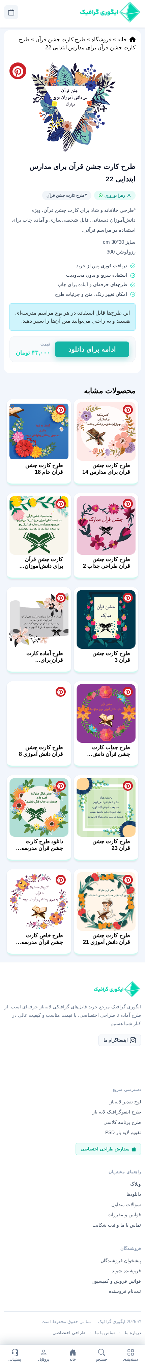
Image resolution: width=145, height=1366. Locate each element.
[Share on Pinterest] (128, 410)
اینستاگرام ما (116, 1040)
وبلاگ (135, 1184)
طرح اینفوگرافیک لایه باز (116, 1111)
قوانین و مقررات (124, 1214)
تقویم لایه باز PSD (123, 1132)
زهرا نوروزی (115, 195)
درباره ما (133, 1332)
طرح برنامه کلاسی (122, 1122)
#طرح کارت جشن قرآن (67, 195)
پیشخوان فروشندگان (120, 1260)
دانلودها (133, 1194)
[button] (72, 107)
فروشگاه (101, 39)
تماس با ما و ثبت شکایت (116, 1225)
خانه (122, 39)
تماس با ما (105, 1332)
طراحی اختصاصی (69, 1332)
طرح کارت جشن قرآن (60, 39)
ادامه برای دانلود (92, 349)
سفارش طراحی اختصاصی (105, 1148)
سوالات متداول (126, 1204)
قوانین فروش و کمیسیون (116, 1281)
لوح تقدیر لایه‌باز (125, 1101)
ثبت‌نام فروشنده (125, 1291)
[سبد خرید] (11, 12)
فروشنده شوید (126, 1270)
